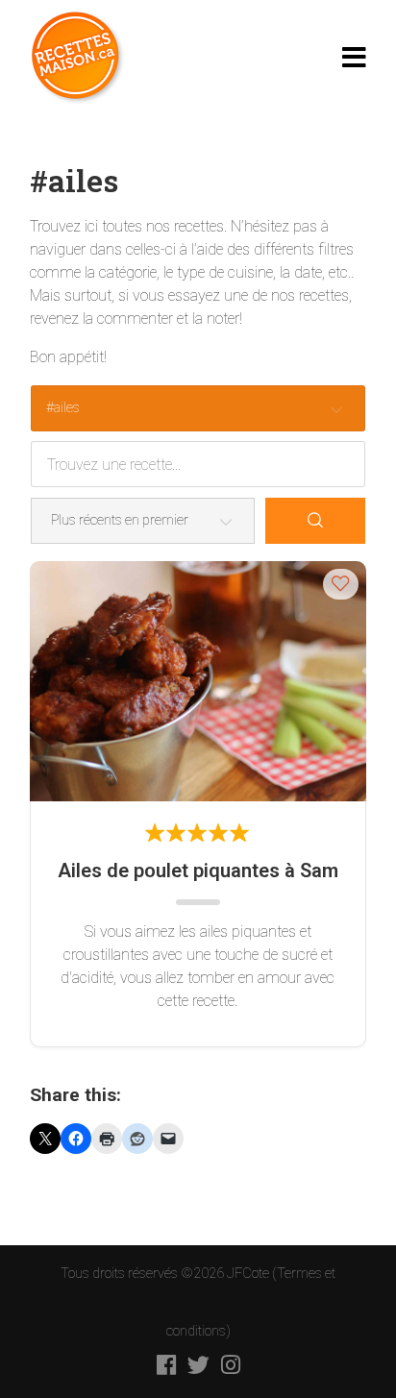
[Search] (315, 521)
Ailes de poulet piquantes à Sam (198, 870)
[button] (341, 583)
